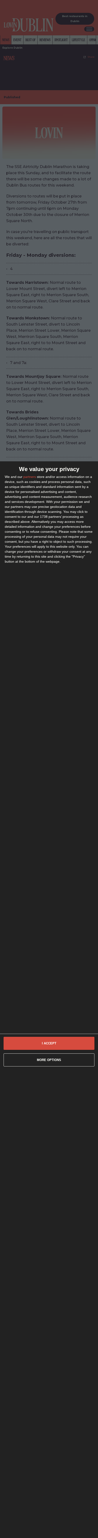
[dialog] (49, 999)
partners (29, 476)
